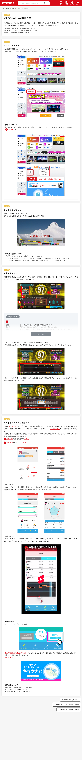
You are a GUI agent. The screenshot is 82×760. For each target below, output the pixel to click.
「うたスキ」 (13, 426)
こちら (26, 438)
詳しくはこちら (10, 657)
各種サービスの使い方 (11, 8)
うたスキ (11, 129)
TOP (3, 8)
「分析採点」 (55, 428)
